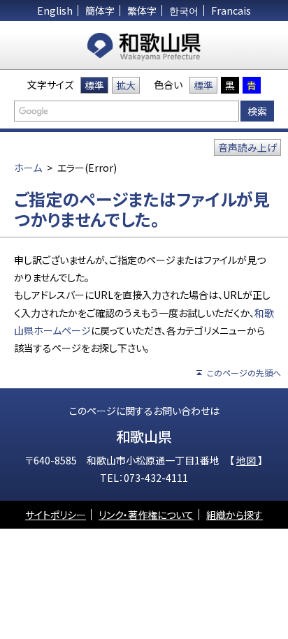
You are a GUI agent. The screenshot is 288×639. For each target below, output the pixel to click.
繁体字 (142, 10)
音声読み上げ (247, 147)
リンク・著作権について (146, 515)
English (55, 10)
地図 (247, 460)
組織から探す (234, 515)
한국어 (184, 10)
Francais (231, 10)
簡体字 (100, 10)
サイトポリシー (55, 515)
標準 (94, 85)
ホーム (28, 168)
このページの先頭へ (244, 373)
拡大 (126, 85)
